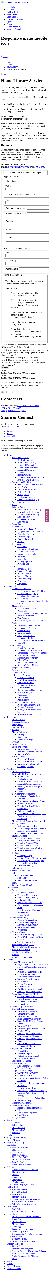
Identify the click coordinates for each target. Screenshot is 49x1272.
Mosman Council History (28, 979)
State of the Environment (28, 1056)
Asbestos (21, 556)
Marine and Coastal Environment (26, 947)
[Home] (14, 2)
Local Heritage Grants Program (30, 860)
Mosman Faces (18, 1224)
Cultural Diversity (25, 707)
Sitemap (10, 431)
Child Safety (22, 598)
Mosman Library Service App (25, 1160)
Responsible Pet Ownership (29, 509)
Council (10, 959)
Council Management (26, 974)
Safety (14, 873)
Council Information (20, 1105)
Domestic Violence (25, 677)
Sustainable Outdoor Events (29, 1043)
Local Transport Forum (27, 999)
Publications (17, 1236)
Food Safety (22, 697)
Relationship (10, 260)
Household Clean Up (26, 470)
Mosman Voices (19, 1221)
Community (12, 586)
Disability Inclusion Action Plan (31, 1098)
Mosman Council (14, 29)
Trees (14, 890)
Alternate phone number (15, 214)
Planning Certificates (21, 870)
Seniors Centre (23, 630)
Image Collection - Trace (22, 1229)
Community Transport (26, 628)
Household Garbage (26, 465)
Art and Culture (18, 757)
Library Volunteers (25, 660)
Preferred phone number (15, 208)
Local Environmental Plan (28, 838)
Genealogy (16, 1226)
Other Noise (22, 581)
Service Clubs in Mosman (28, 665)
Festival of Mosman (25, 759)
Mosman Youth (18, 606)
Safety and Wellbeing (21, 675)
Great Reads (12, 14)
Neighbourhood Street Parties (30, 532)
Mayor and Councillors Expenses (31, 967)
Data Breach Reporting (27, 1113)
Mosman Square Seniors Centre (31, 1028)
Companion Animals (26, 519)
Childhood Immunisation (28, 596)
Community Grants (20, 672)
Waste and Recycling (21, 457)
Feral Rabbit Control (21, 949)
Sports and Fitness (20, 747)
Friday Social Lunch (26, 635)
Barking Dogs (23, 569)
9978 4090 (40, 167)
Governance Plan (24, 1075)
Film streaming (18, 1172)
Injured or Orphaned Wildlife (29, 902)
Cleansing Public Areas (27, 534)
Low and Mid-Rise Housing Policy (27, 774)
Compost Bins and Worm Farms (31, 477)
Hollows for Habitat (26, 900)
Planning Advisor (24, 803)
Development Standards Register (31, 813)
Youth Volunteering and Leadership (32, 613)
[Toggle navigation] (2, 55)
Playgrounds (17, 724)
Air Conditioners (24, 574)
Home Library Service (21, 1164)
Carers (15, 670)
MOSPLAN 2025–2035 (27, 1073)
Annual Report (23, 1051)
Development (12, 769)
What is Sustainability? (27, 920)
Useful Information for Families (31, 591)
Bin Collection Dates (26, 460)
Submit (5, 368)
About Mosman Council (22, 962)
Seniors (15, 623)
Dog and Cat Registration (28, 512)
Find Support (23, 618)
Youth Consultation (25, 616)
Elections (21, 969)
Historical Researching (27, 863)
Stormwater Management (23, 944)
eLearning (16, 1177)
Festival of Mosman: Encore (29, 761)
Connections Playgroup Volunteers (32, 653)
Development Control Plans (29, 841)
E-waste (20, 472)
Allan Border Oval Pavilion (29, 1019)
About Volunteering (25, 648)
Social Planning (24, 1100)
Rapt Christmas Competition (29, 690)
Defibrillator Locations (27, 551)
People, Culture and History (24, 702)
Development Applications (23, 794)
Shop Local (22, 695)
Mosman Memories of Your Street (26, 1216)
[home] (7, 392)
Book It (20, 541)
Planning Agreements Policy (29, 848)
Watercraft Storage (25, 739)
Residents (11, 455)
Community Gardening (22, 957)
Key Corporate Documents (29, 1066)
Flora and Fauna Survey (27, 897)
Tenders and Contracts (21, 1061)
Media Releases (18, 1127)
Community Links (25, 638)
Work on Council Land (22, 885)
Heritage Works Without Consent (31, 858)
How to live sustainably (27, 925)
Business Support (24, 692)
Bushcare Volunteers (26, 655)
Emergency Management (28, 549)
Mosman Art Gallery (15, 1142)
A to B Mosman (24, 487)
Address (9, 221)
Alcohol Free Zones (26, 685)
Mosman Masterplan (21, 771)
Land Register (23, 1115)
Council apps (17, 524)
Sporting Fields (18, 727)
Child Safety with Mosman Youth (31, 621)
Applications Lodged (26, 779)
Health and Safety (19, 544)
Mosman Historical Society (23, 1241)
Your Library (12, 7)
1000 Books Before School (23, 1253)
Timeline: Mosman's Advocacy (30, 781)
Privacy (10, 433)
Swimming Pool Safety (27, 880)
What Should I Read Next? (23, 1211)
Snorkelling (22, 737)
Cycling (15, 742)
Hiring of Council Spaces (23, 1009)
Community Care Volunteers (29, 650)
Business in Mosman (21, 687)
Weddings (21, 1041)
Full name (9, 186)
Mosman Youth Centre (27, 1016)
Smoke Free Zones (25, 682)
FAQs (20, 791)
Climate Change (19, 932)
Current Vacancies (25, 984)
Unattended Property (26, 497)
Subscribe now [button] (13, 426)
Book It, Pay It (18, 1162)
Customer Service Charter (28, 977)
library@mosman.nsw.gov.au (13, 410)
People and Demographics (28, 705)
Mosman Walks (18, 719)
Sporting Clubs (23, 754)
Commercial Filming (26, 1046)
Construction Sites (25, 875)
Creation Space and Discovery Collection (30, 1251)
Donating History (19, 1239)
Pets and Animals (19, 507)
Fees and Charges (19, 1155)
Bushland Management (27, 895)
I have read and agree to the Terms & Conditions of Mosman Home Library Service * (23, 346)
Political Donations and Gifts (29, 972)
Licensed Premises (25, 571)
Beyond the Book (19, 1192)
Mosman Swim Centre (27, 749)
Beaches (15, 729)
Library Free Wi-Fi (20, 1157)
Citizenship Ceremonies (22, 1103)
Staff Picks (16, 1209)
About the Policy (24, 776)
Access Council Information (29, 1108)
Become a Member (20, 1147)
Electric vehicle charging (28, 499)
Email (7, 200)
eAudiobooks (18, 1182)
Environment (12, 888)
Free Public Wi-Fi (25, 539)
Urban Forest (23, 915)
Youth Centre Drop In (26, 608)
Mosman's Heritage (25, 865)
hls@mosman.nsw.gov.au (17, 167)
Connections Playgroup (27, 593)
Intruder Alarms (24, 576)
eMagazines (17, 1179)
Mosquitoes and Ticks (26, 554)
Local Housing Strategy (27, 831)
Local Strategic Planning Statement (32, 828)
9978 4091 (17, 408)
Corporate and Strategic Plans (24, 1071)
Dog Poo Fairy (23, 517)
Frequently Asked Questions (29, 991)
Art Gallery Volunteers (27, 663)
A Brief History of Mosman (29, 714)
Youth (14, 1258)
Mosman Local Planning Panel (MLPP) (29, 821)
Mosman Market (19, 744)
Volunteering (17, 645)
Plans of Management (26, 850)
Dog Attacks (22, 522)
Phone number (11, 269)
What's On (22, 611)
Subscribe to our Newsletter (24, 1204)
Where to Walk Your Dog (28, 514)
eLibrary (10, 9)
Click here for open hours (28, 405)
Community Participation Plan (30, 833)
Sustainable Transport (26, 489)
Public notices (18, 1125)
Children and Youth (15, 19)
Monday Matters (19, 1197)
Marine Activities (19, 732)
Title (7, 181)
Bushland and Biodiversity (23, 892)
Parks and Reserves (20, 722)
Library (10, 64)
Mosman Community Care (28, 625)
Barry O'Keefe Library (16, 1137)
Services (15, 1150)
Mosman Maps (23, 536)
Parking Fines (23, 494)
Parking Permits (24, 492)
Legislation (22, 583)
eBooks (15, 1174)
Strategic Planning (20, 823)
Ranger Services (19, 1118)
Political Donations (25, 811)
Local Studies (12, 17)
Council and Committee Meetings (26, 994)
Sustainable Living (20, 917)
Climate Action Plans (26, 1088)
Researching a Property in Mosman (27, 1234)
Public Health (23, 700)
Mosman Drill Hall (25, 1026)
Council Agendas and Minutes (30, 996)
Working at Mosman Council (29, 989)
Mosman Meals (24, 633)
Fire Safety (22, 878)
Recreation (11, 717)
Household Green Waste (27, 467)
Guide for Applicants (26, 986)
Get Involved (12, 12)
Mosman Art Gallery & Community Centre (27, 1012)
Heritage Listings (24, 855)
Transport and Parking (21, 482)
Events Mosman (13, 27)
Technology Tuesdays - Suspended (27, 1199)
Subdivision (17, 868)
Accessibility (12, 436)
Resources (21, 789)
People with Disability (21, 667)
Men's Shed (22, 643)
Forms (14, 883)
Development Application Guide (31, 801)
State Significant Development (30, 786)
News (9, 22)
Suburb (9, 229)
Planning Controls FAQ (27, 843)
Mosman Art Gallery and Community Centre (28, 765)
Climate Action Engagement (29, 935)
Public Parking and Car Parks (30, 485)
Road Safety (22, 546)
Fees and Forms (24, 1068)
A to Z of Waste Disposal (28, 480)
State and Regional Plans (28, 826)
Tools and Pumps (24, 578)
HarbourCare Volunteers (27, 658)
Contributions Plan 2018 (27, 846)
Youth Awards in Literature (23, 1202)
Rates (14, 504)
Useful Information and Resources (32, 640)
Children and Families (21, 588)
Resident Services (19, 527)
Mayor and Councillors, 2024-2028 (32, 964)
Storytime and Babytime (22, 1249)
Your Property (18, 502)
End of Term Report (26, 1058)
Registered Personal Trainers (29, 752)
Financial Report (24, 1053)
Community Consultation (23, 1006)
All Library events (20, 1189)
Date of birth (10, 194)
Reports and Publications (22, 1048)
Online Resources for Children (25, 1169)
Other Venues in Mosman (28, 1036)
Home (9, 62)
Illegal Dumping (24, 475)
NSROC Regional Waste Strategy (32, 1090)
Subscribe (16, 1132)
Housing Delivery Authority (29, 784)
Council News (18, 1122)
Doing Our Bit (18, 1219)
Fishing (20, 734)
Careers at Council (20, 982)
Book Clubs (17, 1194)
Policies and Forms (20, 1063)
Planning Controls (19, 836)
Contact (10, 24)
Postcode (9, 237)
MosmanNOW (18, 1130)
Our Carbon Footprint (26, 922)
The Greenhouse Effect (27, 942)
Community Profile (20, 1231)
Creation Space (18, 1152)
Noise (14, 566)
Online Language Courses (23, 1184)
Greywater (22, 559)
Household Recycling (26, 462)
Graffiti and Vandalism (27, 680)
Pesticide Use (23, 564)
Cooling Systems (24, 561)
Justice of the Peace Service (29, 529)
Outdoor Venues (24, 1031)
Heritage (15, 853)
